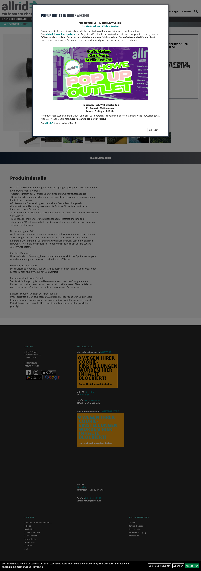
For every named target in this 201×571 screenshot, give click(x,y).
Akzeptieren (192, 565)
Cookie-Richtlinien (33, 566)
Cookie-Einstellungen (159, 565)
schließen (153, 130)
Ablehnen (178, 565)
